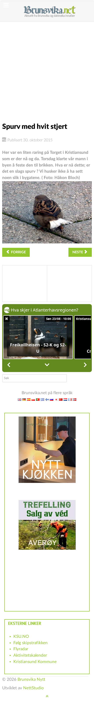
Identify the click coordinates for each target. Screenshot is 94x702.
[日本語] (56, 399)
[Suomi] (47, 399)
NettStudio (33, 688)
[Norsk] (74, 399)
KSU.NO (21, 637)
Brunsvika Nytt (31, 679)
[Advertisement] (47, 68)
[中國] (61, 399)
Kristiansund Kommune (35, 662)
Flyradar (20, 649)
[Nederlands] (65, 399)
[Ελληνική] (42, 399)
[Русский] (51, 399)
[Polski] (33, 399)
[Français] (70, 399)
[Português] (38, 399)
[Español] (28, 399)
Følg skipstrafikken (30, 643)
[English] (19, 399)
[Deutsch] (24, 399)
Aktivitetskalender (30, 655)
